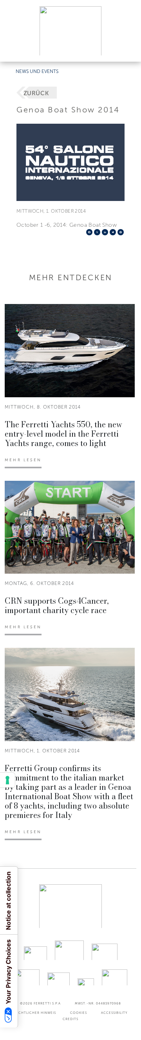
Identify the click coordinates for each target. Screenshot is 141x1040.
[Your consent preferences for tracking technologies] (7, 780)
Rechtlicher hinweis (35, 1013)
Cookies (78, 1013)
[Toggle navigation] (126, 48)
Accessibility (114, 1013)
